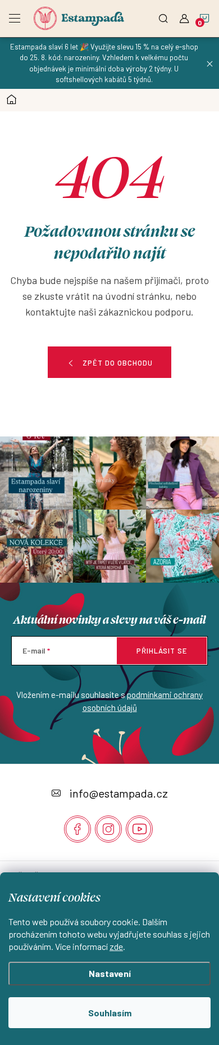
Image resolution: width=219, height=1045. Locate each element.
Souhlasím (109, 1012)
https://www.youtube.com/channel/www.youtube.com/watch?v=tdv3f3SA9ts (139, 829)
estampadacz (108, 829)
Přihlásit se (161, 650)
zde (116, 946)
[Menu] (14, 14)
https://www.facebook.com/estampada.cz (77, 829)
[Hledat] (163, 14)
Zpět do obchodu (118, 362)
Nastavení (110, 973)
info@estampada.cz (119, 793)
